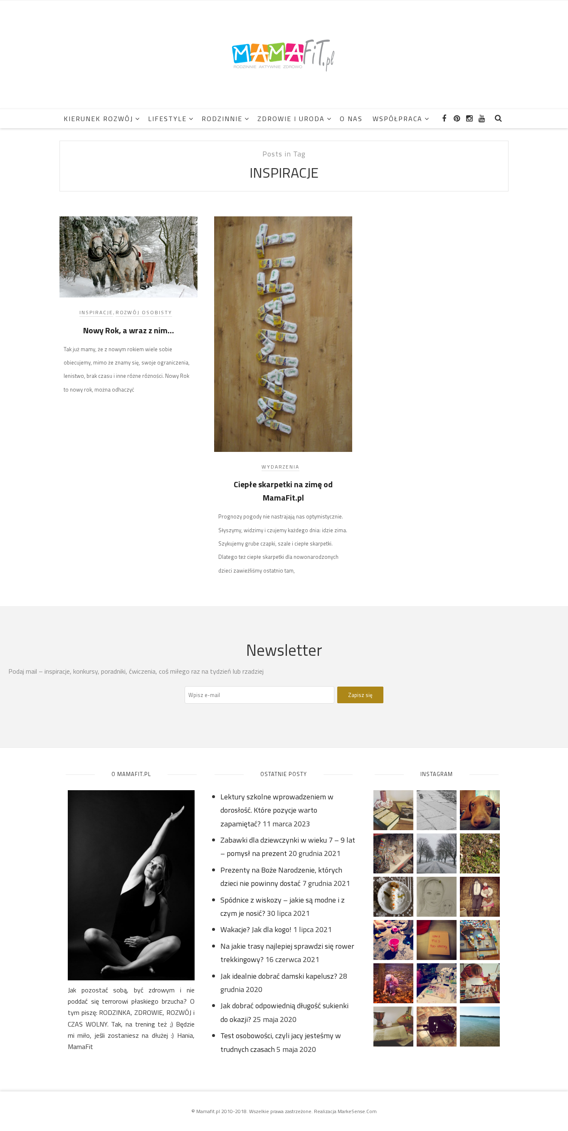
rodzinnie (222, 119)
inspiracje (96, 312)
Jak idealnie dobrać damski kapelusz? (278, 976)
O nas (351, 119)
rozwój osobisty (144, 312)
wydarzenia (280, 467)
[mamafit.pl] (284, 54)
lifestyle (167, 119)
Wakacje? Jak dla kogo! (255, 929)
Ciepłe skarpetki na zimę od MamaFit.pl (283, 491)
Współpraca (397, 119)
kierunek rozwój (98, 119)
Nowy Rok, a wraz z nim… (128, 330)
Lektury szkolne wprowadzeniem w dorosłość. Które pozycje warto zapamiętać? (276, 810)
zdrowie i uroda (291, 119)
